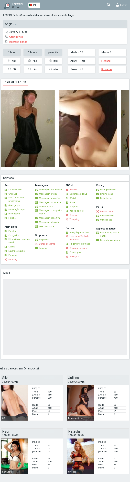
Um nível (12, 194)
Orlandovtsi (26, 15)
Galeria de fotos (15, 82)
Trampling (74, 219)
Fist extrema (106, 198)
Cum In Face (106, 219)
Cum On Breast (107, 215)
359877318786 (18, 31)
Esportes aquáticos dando (109, 234)
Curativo (74, 215)
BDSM (73, 198)
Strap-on (74, 206)
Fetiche (12, 218)
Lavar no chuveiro (17, 251)
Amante (73, 189)
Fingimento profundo (80, 244)
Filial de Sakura (46, 226)
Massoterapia (46, 206)
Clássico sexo (15, 189)
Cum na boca (106, 211)
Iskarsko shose (42, 15)
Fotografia (13, 235)
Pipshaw (12, 255)
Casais (11, 246)
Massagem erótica (48, 194)
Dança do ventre (47, 244)
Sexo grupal (14, 205)
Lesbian (43, 248)
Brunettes (106, 69)
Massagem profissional (50, 189)
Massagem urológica (49, 198)
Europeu (106, 60)
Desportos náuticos (110, 240)
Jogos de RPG (77, 211)
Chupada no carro (78, 248)
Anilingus (74, 256)
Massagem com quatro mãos (50, 212)
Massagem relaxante (49, 222)
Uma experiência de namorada (79, 238)
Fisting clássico (108, 189)
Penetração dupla (17, 209)
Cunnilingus (75, 252)
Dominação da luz (78, 194)
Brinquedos (14, 213)
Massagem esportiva (49, 218)
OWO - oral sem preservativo (16, 199)
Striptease (44, 239)
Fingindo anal (106, 194)
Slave (72, 202)
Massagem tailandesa (50, 202)
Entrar (123, 5)
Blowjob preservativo (80, 232)
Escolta (12, 231)
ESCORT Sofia (10, 15)
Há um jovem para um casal (19, 241)
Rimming (12, 259)
